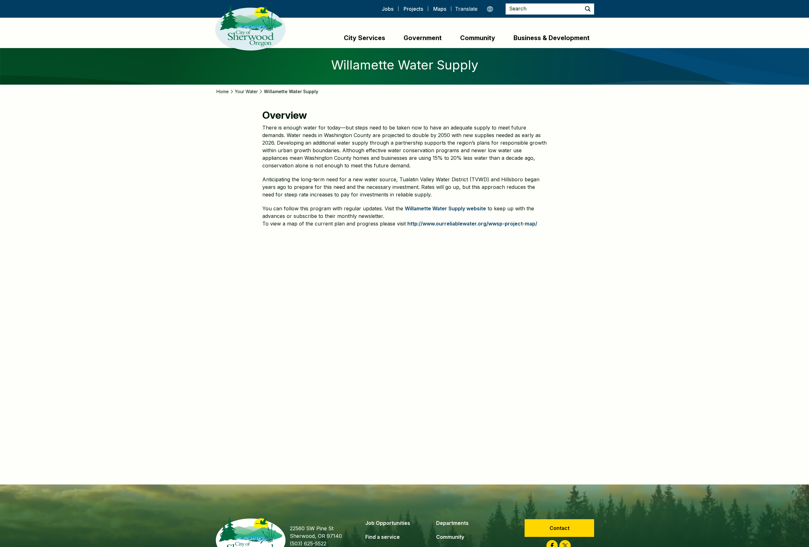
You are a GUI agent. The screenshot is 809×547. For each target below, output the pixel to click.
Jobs (387, 9)
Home (222, 91)
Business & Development (552, 38)
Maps (439, 9)
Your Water (246, 91)
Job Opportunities (387, 523)
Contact (559, 528)
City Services (364, 38)
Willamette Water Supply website (445, 208)
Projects (413, 9)
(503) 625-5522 (308, 543)
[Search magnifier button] (587, 9)
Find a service (382, 537)
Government (423, 38)
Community (477, 38)
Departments (452, 523)
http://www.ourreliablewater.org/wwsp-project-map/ (472, 223)
